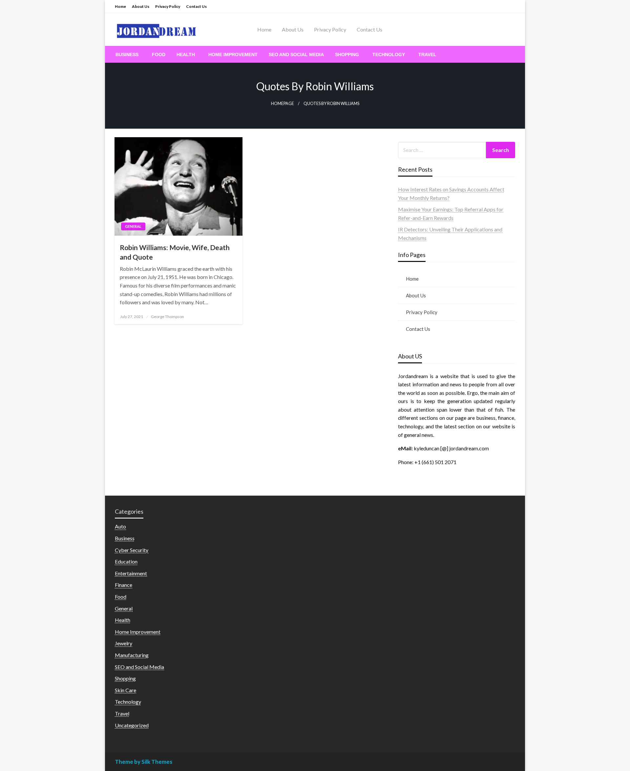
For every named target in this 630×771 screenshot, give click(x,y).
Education (126, 561)
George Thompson (167, 316)
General (133, 226)
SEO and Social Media (296, 54)
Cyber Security (131, 550)
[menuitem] (128, 54)
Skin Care (125, 690)
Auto (120, 526)
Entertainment (131, 573)
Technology (388, 54)
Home (120, 6)
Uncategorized (132, 725)
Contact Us (196, 6)
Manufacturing (132, 655)
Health (186, 54)
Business (127, 54)
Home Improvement (233, 54)
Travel (427, 54)
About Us (140, 6)
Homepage (282, 103)
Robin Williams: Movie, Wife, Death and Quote (175, 252)
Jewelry (123, 643)
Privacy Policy (167, 6)
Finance (123, 585)
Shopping (347, 54)
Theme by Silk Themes (143, 761)
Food (158, 54)
